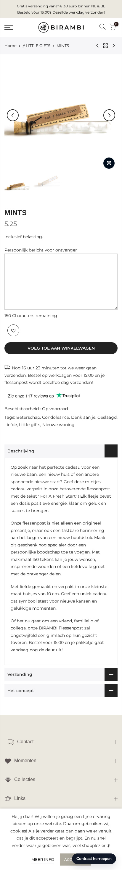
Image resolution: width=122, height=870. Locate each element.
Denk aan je (83, 417)
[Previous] (13, 115)
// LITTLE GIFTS (36, 45)
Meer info (42, 859)
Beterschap (28, 417)
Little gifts (29, 424)
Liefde (10, 424)
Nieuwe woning (58, 424)
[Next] (109, 115)
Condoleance (55, 417)
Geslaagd (107, 417)
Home (10, 45)
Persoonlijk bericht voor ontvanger (40, 250)
